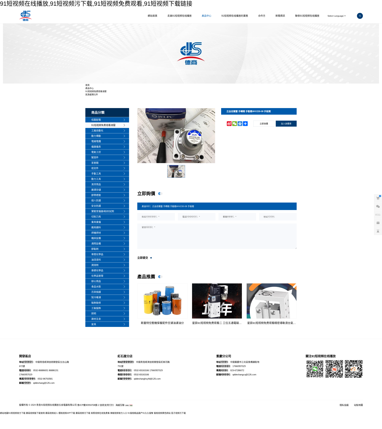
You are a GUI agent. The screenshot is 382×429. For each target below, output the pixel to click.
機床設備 (96, 238)
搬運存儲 (96, 189)
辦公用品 (96, 281)
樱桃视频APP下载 (66, 413)
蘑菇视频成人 (51, 413)
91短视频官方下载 (16, 413)
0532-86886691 (40, 370)
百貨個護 (96, 292)
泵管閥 (94, 163)
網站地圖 (4, 413)
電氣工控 (96, 152)
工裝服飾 (96, 308)
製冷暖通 (96, 297)
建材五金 (96, 319)
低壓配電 (96, 120)
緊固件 (94, 157)
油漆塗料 (96, 259)
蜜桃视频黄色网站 (162, 413)
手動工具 (96, 173)
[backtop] (378, 231)
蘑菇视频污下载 (83, 413)
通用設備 (96, 243)
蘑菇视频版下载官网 (35, 413)
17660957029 (25, 374)
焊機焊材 (96, 233)
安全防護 (96, 206)
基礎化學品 (97, 270)
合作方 (261, 15)
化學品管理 (97, 276)
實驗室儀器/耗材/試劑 (102, 211)
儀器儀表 (96, 146)
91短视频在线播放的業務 (234, 15)
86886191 (53, 370)
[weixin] (378, 206)
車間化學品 (97, 254)
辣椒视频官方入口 (118, 413)
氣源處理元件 (91, 94)
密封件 (94, 168)
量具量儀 (96, 222)
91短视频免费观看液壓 (96, 91)
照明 (93, 313)
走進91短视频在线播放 (179, 15)
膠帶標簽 (96, 195)
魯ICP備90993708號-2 (88, 405)
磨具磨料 (96, 227)
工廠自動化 (97, 130)
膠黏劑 (94, 249)
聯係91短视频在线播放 (307, 15)
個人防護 (96, 200)
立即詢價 (264, 123)
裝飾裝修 (96, 302)
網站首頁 (152, 15)
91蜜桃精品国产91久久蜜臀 (140, 413)
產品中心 (206, 15)
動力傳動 (96, 136)
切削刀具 (96, 216)
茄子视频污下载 (178, 413)
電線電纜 (96, 141)
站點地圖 (358, 405)
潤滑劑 (94, 265)
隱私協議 (344, 405)
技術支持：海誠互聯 (112, 405)
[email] (378, 223)
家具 (93, 324)
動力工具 (96, 179)
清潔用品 (96, 184)
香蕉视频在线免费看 (100, 413)
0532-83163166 (141, 370)
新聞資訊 (280, 15)
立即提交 (143, 257)
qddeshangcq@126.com (244, 374)
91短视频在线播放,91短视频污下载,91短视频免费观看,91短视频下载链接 (96, 3)
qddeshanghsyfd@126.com (147, 378)
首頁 (87, 85)
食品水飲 (96, 286)
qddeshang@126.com (44, 383)
